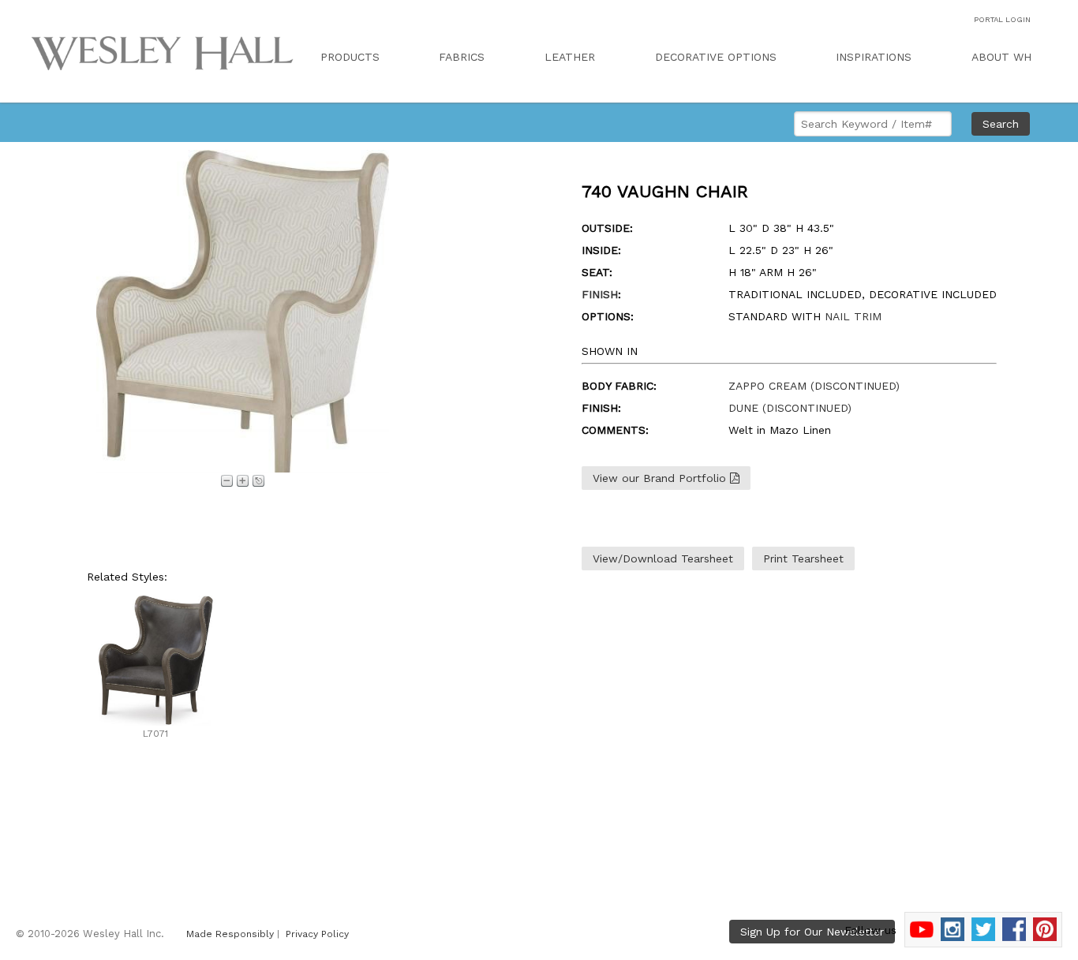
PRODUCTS (350, 56)
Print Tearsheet (803, 558)
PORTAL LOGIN (1002, 19)
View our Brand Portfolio (661, 478)
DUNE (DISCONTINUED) (790, 408)
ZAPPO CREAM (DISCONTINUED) (814, 385)
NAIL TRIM (853, 316)
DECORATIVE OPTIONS (716, 56)
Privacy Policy (317, 933)
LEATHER (570, 56)
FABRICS (462, 56)
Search (1001, 124)
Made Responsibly (230, 933)
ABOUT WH (1001, 56)
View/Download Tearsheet (663, 558)
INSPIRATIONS (873, 56)
